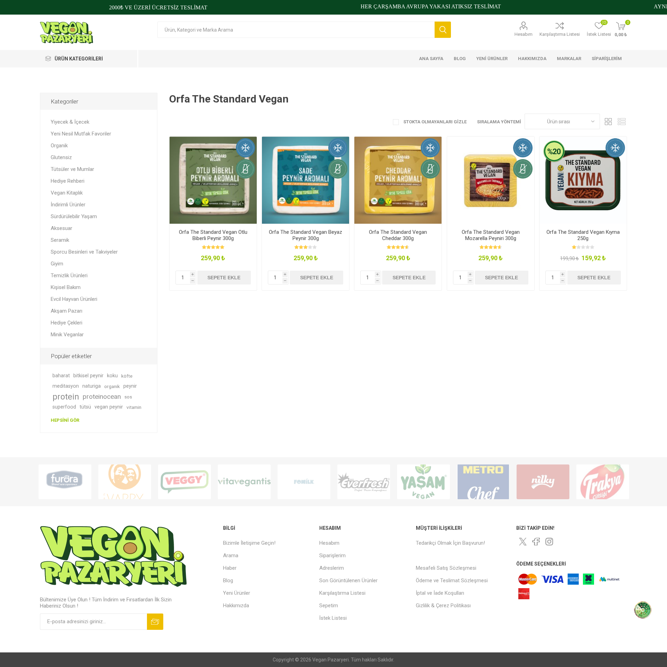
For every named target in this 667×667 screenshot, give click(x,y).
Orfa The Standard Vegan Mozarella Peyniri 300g (491, 235)
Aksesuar (61, 228)
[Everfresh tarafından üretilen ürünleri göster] (363, 481)
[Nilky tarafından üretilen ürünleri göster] (543, 481)
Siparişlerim (332, 555)
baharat (61, 376)
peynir (130, 386)
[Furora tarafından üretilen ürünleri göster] (65, 481)
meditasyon (65, 386)
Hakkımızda (236, 605)
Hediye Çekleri (66, 323)
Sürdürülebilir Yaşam (74, 216)
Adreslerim (331, 568)
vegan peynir (108, 407)
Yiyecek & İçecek (70, 122)
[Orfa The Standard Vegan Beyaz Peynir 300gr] (305, 180)
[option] (65, 481)
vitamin (133, 407)
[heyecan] (522, 541)
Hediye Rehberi (67, 181)
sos (128, 397)
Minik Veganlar (67, 334)
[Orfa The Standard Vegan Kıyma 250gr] (583, 180)
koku (112, 376)
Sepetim (328, 605)
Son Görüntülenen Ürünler (348, 580)
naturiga (91, 386)
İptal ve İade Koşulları (440, 593)
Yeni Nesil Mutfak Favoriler (81, 134)
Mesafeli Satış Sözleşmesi (446, 568)
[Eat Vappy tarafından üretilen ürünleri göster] (124, 481)
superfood (64, 407)
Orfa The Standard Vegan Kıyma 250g (583, 235)
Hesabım (523, 34)
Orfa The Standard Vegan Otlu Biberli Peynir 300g (213, 235)
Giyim (57, 264)
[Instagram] (549, 541)
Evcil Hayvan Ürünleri (74, 299)
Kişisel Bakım (66, 287)
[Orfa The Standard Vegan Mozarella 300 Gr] (490, 180)
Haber (230, 568)
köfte (126, 376)
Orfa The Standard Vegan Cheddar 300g (398, 235)
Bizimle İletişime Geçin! (249, 543)
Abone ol (155, 622)
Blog (228, 580)
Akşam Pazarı (66, 311)
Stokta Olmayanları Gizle (434, 121)
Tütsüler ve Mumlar (72, 169)
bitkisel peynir (88, 376)
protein (65, 397)
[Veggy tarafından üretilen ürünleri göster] (184, 481)
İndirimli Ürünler (68, 204)
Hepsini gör (65, 420)
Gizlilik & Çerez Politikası (443, 605)
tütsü (85, 407)
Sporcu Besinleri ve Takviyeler (84, 252)
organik (112, 386)
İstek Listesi (333, 618)
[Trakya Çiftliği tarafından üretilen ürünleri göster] (602, 481)
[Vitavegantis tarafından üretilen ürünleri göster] (244, 481)
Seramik (60, 240)
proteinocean (102, 397)
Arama (443, 30)
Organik (59, 145)
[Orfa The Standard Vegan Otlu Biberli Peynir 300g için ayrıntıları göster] (213, 180)
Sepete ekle (223, 277)
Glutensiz (61, 157)
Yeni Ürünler (236, 593)
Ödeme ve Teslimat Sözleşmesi (452, 580)
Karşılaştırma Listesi (560, 34)
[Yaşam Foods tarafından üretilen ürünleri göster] (423, 481)
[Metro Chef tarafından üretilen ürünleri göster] (483, 481)
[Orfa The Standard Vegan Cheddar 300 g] (398, 180)
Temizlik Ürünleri (69, 275)
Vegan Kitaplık (67, 193)
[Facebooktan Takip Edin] (536, 541)
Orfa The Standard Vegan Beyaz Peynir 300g (305, 235)
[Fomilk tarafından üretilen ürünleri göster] (304, 481)
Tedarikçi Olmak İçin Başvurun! (450, 543)
